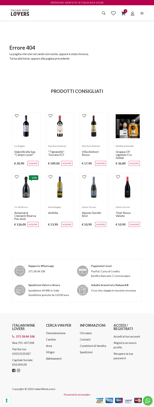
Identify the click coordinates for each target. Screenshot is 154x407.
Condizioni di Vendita (93, 345)
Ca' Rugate (19, 146)
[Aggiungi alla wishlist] (17, 115)
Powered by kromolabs (77, 394)
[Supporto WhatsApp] (147, 401)
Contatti (85, 339)
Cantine (51, 339)
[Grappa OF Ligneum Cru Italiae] (128, 126)
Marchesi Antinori (57, 146)
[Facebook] (14, 370)
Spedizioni (86, 352)
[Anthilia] (60, 187)
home (26, 58)
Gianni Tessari (89, 207)
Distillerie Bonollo (125, 146)
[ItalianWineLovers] (20, 12)
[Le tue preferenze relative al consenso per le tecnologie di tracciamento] (6, 400)
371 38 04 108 (36, 271)
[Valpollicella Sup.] (26, 126)
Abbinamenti (54, 358)
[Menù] (141, 13)
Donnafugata (54, 207)
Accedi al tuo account (127, 336)
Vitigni (50, 352)
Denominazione (56, 333)
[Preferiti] (113, 13)
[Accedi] (132, 13)
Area (49, 345)
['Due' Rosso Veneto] (128, 187)
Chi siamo (86, 333)
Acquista (33, 163)
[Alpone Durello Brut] (94, 187)
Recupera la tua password (123, 356)
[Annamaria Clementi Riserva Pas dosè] (26, 187)
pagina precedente (57, 58)
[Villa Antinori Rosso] (94, 126)
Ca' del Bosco (21, 207)
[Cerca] (104, 13)
